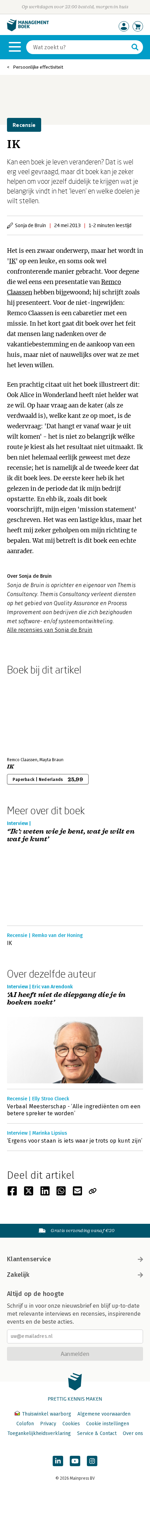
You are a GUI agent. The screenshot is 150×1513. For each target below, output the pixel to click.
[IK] (31, 714)
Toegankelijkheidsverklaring (39, 1433)
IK (12, 261)
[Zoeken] (135, 47)
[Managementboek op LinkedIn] (58, 1461)
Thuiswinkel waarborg (47, 1414)
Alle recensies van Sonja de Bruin (49, 630)
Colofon (25, 1424)
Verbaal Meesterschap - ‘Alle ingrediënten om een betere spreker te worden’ (74, 1110)
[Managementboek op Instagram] (92, 1461)
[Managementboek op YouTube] (75, 1461)
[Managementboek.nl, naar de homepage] (28, 30)
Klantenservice (29, 1259)
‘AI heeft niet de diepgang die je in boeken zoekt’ (66, 999)
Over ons (133, 1433)
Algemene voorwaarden (103, 1414)
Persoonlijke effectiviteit (38, 67)
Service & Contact (97, 1433)
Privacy (48, 1424)
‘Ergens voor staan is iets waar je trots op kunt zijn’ (74, 1140)
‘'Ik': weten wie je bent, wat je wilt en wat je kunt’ (71, 835)
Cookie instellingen (107, 1424)
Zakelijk (18, 1275)
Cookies (71, 1424)
